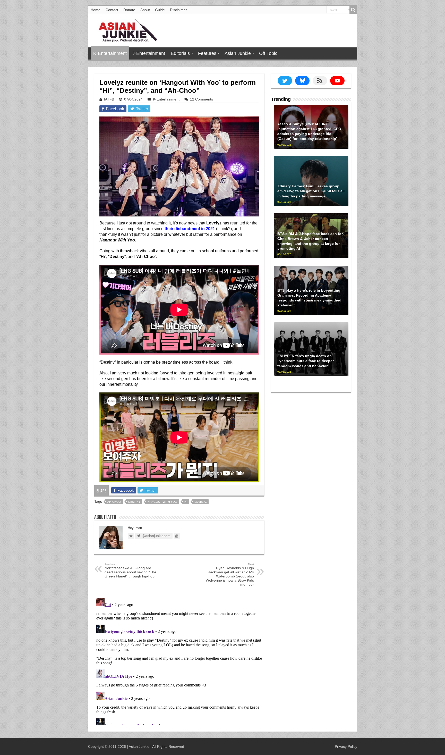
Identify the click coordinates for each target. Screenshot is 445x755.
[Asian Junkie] (125, 29)
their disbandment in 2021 (190, 228)
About (145, 10)
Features (207, 53)
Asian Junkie (238, 53)
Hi (185, 501)
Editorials (180, 53)
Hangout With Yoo (162, 501)
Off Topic (268, 53)
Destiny (134, 501)
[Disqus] (179, 660)
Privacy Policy (346, 746)
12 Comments (201, 99)
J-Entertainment (148, 53)
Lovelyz (200, 501)
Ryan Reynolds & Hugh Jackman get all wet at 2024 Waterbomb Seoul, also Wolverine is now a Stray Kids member (230, 574)
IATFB (109, 99)
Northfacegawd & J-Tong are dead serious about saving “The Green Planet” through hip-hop (130, 570)
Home (95, 10)
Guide (160, 10)
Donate (129, 10)
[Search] (353, 10)
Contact (112, 10)
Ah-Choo (114, 501)
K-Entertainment (110, 53)
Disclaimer (178, 10)
